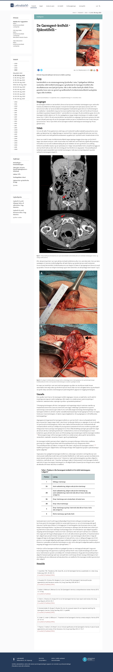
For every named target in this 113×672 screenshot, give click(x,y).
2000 (15, 149)
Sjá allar (15, 185)
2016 (15, 115)
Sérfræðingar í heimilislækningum (18, 163)
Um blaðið (60, 6)
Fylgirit (41, 6)
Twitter (41, 70)
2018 (15, 110)
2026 (15, 63)
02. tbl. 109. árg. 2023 (19, 96)
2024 (15, 68)
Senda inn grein (50, 6)
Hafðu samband (60, 658)
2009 (15, 130)
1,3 (37, 434)
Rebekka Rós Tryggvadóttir (20, 21)
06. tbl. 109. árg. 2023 (19, 87)
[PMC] (53, 575)
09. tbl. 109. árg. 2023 (19, 82)
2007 (15, 134)
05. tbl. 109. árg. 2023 (19, 89)
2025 (15, 66)
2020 (15, 106)
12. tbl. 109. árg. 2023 (95, 12)
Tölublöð (80, 12)
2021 (15, 104)
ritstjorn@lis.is (42, 660)
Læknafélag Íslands (89, 659)
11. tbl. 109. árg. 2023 (19, 78)
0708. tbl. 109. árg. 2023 (19, 85)
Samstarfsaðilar (55, 660)
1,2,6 (95, 445)
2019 (15, 108)
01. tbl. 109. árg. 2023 (19, 99)
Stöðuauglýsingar (71, 6)
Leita (99, 6)
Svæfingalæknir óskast (19, 177)
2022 (15, 102)
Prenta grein (94, 70)
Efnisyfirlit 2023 (17, 73)
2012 (15, 123)
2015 (15, 117)
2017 (15, 113)
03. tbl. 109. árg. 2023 (19, 94)
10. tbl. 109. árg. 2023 (19, 80)
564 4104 (41, 658)
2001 (15, 147)
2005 (15, 138)
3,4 (81, 401)
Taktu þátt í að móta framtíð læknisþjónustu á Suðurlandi (20, 169)
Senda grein (91, 70)
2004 (15, 141)
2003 (15, 143)
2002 (15, 145)
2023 (86, 12)
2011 (15, 125)
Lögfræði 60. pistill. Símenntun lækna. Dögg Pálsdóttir (19, 212)
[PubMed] (47, 575)
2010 (15, 128)
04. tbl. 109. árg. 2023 (19, 92)
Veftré (53, 658)
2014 (15, 119)
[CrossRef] (40, 575)
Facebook (38, 70)
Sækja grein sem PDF (97, 70)
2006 (15, 136)
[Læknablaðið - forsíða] (19, 3)
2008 (15, 132)
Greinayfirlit (82, 6)
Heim (74, 12)
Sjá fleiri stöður (17, 217)
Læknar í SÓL (16, 174)
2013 (15, 121)
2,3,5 (70, 544)
